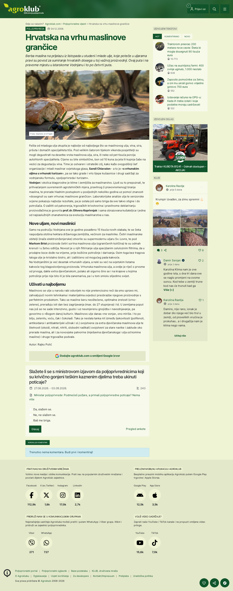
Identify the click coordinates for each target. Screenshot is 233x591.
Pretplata (124, 576)
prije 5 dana (176, 189)
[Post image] (166, 218)
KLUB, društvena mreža (105, 571)
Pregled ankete (136, 429)
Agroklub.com (53, 24)
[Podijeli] (214, 582)
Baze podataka (79, 571)
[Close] (214, 8)
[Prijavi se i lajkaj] (204, 582)
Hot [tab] (157, 36)
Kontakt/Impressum (103, 576)
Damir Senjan (172, 260)
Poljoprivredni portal (26, 571)
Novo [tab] (187, 36)
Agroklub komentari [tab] (37, 443)
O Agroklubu (22, 576)
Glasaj (35, 429)
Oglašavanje (40, 576)
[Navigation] (224, 8)
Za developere (81, 576)
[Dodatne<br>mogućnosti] (224, 582)
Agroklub (46, 580)
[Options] (201, 187)
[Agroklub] (24, 8)
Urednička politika (143, 576)
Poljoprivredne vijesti (74, 24)
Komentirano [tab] (172, 36)
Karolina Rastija (175, 185)
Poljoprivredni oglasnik (55, 571)
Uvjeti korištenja (60, 576)
